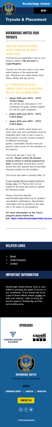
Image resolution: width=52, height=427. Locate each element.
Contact (14, 263)
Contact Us (26, 400)
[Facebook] (26, 410)
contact (38, 295)
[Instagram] (21, 410)
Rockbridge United (36, 4)
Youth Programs (18, 259)
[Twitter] (31, 410)
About (13, 256)
